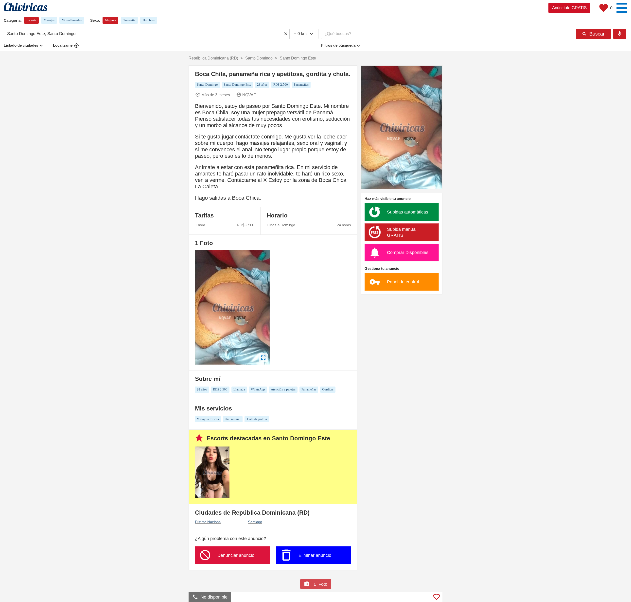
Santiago (255, 522)
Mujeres (110, 20)
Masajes (49, 20)
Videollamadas (72, 20)
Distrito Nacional (208, 522)
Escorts (31, 20)
